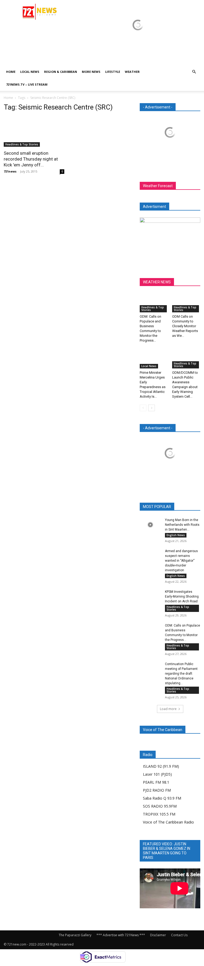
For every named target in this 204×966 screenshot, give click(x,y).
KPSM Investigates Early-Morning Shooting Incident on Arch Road (182, 596)
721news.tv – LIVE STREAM (27, 84)
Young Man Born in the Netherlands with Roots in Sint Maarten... (182, 524)
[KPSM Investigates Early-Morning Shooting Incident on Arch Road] (150, 596)
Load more (168, 709)
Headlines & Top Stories (21, 144)
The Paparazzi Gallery (75, 935)
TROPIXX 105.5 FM (159, 814)
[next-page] (151, 408)
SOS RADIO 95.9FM (160, 806)
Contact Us (179, 935)
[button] (194, 71)
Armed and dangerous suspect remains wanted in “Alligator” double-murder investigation (181, 560)
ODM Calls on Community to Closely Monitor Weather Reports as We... (185, 326)
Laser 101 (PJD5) (157, 774)
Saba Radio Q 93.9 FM (162, 798)
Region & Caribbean (60, 72)
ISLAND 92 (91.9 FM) (161, 766)
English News (176, 535)
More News (91, 72)
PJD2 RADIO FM (157, 790)
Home (10, 72)
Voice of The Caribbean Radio (168, 822)
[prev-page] (143, 408)
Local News (29, 72)
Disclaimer (158, 935)
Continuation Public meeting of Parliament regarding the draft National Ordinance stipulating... (181, 673)
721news (10, 171)
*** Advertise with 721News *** (120, 935)
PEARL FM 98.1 (156, 782)
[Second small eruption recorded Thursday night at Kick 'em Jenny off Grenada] (34, 132)
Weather (132, 72)
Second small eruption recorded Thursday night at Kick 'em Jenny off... (31, 158)
